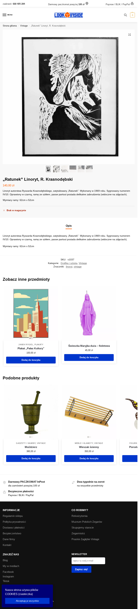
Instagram (8, 576)
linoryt (69, 266)
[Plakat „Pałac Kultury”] (31, 313)
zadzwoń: (14, 4)
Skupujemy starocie (83, 527)
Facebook (8, 572)
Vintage (24, 25)
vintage (78, 266)
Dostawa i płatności (13, 527)
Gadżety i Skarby (26, 443)
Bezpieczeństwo (12, 533)
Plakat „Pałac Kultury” (31, 348)
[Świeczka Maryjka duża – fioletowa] (89, 313)
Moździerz (31, 447)
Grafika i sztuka (69, 263)
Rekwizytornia (79, 516)
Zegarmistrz (78, 533)
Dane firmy (9, 539)
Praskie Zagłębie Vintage (85, 539)
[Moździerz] (31, 412)
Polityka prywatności (14, 521)
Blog (5, 560)
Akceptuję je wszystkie (27, 601)
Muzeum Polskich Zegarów (87, 521)
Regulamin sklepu (13, 516)
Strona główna (10, 25)
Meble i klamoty (84, 443)
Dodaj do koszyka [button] (31, 360)
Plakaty (38, 344)
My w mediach (11, 566)
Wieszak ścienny (89, 447)
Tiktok (6, 581)
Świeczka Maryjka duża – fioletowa (89, 345)
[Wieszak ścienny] (89, 412)
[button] (132, 15)
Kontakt (7, 545)
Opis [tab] (69, 225)
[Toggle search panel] (125, 15)
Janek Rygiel (25, 344)
